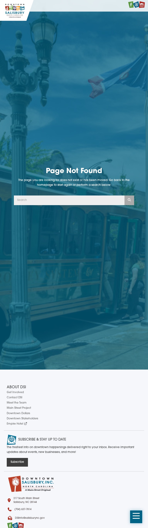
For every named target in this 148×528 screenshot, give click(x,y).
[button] (136, 516)
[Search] (129, 200)
